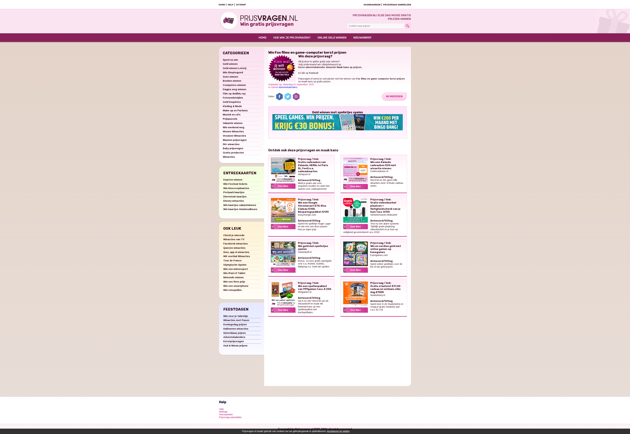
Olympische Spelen (234, 264)
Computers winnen (234, 85)
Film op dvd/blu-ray (234, 93)
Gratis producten (233, 152)
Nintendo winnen (233, 277)
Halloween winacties (235, 328)
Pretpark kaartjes (233, 192)
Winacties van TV (233, 239)
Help (230, 4)
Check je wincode (233, 235)
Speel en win (230, 59)
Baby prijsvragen (233, 148)
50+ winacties (231, 144)
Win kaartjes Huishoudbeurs (240, 209)
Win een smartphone (235, 285)
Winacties (229, 156)
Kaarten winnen (232, 179)
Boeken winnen (232, 80)
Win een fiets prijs (234, 281)
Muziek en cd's (232, 114)
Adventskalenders (234, 337)
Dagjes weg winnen (234, 89)
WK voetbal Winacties (236, 256)
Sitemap (241, 4)
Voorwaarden (372, 4)
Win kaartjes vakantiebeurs (239, 205)
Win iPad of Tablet (234, 273)
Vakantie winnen (232, 123)
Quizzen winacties (234, 247)
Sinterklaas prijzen (234, 333)
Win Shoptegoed (233, 72)
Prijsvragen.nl (305, 78)
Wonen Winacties (233, 131)
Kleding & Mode (232, 106)
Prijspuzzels (230, 118)
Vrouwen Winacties (234, 135)
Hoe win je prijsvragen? (292, 37)
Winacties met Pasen (236, 320)
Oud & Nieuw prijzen (235, 345)
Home (222, 4)
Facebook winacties (235, 243)
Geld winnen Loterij (234, 68)
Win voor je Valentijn (235, 316)
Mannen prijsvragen (235, 140)
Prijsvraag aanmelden (397, 4)
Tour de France (232, 260)
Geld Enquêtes (232, 102)
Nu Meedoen (394, 96)
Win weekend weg (233, 127)
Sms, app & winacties (236, 252)
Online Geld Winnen (331, 37)
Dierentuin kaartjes (235, 196)
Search (407, 26)
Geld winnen (230, 63)
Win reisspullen (232, 290)
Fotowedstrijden (233, 97)
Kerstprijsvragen (233, 341)
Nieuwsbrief (362, 37)
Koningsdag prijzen (235, 324)
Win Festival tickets (235, 183)
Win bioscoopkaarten (236, 188)
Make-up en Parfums (235, 110)
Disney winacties (233, 200)
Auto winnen (230, 76)
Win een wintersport (235, 269)
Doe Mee (283, 186)
